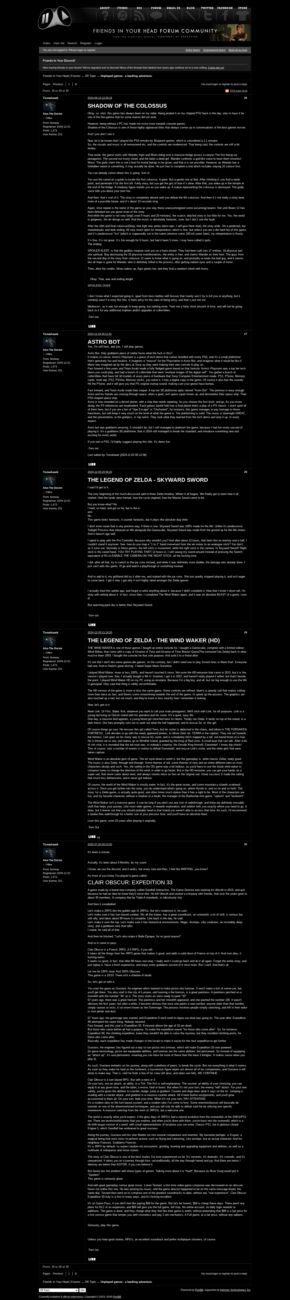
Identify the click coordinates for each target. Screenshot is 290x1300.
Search (72, 43)
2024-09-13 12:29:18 (100, 97)
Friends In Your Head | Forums (61, 75)
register (226, 84)
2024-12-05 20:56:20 (100, 471)
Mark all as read (238, 50)
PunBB (199, 1290)
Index (46, 43)
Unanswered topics (214, 50)
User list (58, 43)
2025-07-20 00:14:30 (100, 844)
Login (98, 43)
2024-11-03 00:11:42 (100, 333)
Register (86, 43)
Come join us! (216, 67)
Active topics (193, 50)
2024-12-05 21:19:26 (100, 632)
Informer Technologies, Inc (235, 1290)
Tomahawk (50, 98)
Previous (58, 84)
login (215, 84)
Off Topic (90, 75)
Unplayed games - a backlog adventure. (126, 75)
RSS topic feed (238, 90)
